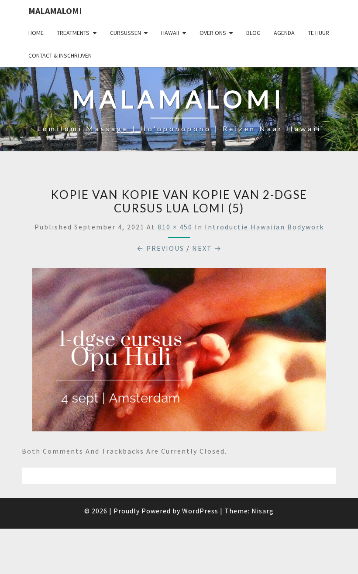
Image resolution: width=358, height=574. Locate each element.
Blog (253, 33)
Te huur (318, 33)
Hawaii (170, 33)
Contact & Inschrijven (60, 55)
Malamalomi (55, 10)
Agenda (284, 33)
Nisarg (262, 510)
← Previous (160, 248)
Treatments (73, 33)
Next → (207, 248)
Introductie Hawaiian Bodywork (264, 226)
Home (36, 33)
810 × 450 (175, 226)
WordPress (200, 510)
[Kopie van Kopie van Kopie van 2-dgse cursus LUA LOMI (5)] (179, 352)
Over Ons (213, 33)
